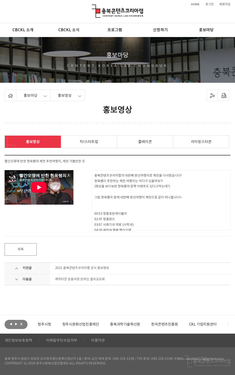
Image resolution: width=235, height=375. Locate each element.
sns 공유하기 (212, 95)
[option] (58, 324)
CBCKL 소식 (68, 30)
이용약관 (98, 340)
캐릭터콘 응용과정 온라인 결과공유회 (80, 279)
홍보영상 (33, 142)
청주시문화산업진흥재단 (57, 324)
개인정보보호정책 (18, 340)
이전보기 (10, 324)
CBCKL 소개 (23, 30)
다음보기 (16, 324)
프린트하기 (223, 95)
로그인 (209, 4)
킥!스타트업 (89, 142)
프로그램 (114, 30)
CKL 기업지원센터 (180, 324)
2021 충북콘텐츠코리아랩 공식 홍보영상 (82, 268)
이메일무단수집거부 (61, 340)
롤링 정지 (21, 324)
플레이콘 (145, 142)
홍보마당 (206, 30)
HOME (195, 4)
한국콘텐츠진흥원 (141, 324)
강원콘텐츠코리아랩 (220, 324)
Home (6, 92)
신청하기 (160, 30)
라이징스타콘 (201, 142)
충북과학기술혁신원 (102, 324)
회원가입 (224, 4)
